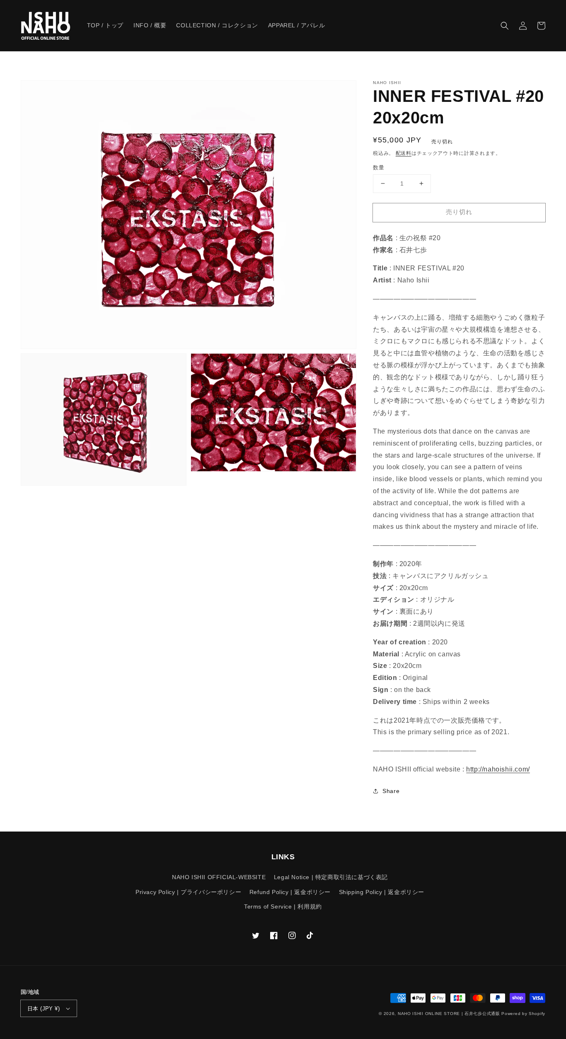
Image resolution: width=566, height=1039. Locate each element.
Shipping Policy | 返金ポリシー (381, 892)
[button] (505, 26)
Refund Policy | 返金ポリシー (290, 892)
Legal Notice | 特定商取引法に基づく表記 (331, 877)
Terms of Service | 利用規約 (283, 906)
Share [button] (390, 791)
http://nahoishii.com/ (498, 769)
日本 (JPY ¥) (43, 1008)
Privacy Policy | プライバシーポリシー (188, 892)
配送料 (403, 153)
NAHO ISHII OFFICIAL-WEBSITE (219, 877)
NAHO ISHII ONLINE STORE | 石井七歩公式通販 (449, 1013)
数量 (378, 167)
